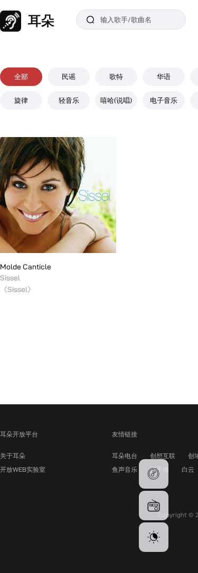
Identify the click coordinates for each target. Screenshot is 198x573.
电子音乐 (163, 100)
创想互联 (162, 455)
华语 (164, 76)
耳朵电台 (124, 455)
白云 (188, 469)
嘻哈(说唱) (116, 100)
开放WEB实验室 (22, 469)
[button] (153, 474)
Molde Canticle (25, 267)
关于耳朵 (12, 455)
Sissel (10, 278)
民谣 (69, 76)
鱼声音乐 (124, 469)
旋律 (21, 100)
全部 (21, 76)
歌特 (116, 76)
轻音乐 (69, 100)
